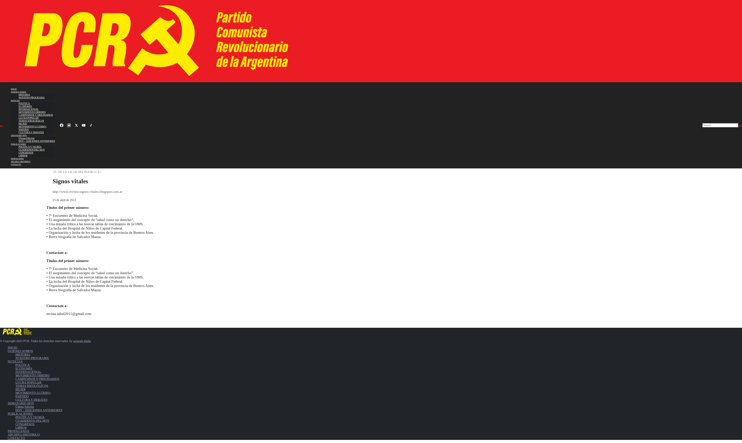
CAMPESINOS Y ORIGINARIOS (36, 115)
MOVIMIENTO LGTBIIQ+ (33, 126)
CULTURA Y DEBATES (31, 132)
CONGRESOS (26, 152)
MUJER (23, 123)
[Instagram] (69, 125)
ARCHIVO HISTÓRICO (20, 161)
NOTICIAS (15, 101)
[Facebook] (61, 125)
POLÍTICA (24, 103)
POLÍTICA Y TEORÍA (30, 147)
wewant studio (82, 341)
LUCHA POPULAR (29, 118)
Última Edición (27, 138)
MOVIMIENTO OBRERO (32, 112)
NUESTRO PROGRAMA (32, 97)
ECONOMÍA (25, 106)
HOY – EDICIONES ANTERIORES (37, 141)
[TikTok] (91, 125)
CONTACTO (16, 164)
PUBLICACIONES (18, 144)
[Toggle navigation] (1, 126)
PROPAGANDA (17, 159)
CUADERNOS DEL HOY (32, 150)
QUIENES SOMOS (18, 92)
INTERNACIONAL (29, 109)
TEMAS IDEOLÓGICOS (31, 120)
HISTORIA (24, 94)
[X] (76, 125)
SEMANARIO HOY (19, 135)
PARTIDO (24, 129)
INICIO (14, 89)
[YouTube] (83, 125)
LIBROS (23, 155)
